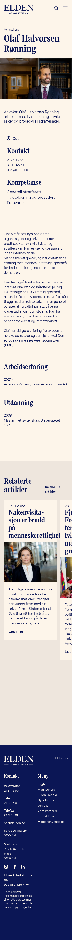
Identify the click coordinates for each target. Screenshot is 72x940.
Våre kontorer (47, 811)
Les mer (15, 631)
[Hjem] (19, 9)
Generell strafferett (24, 192)
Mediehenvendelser (52, 822)
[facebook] (16, 867)
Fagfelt (43, 784)
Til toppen (62, 758)
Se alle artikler (50, 489)
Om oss (43, 805)
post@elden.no (14, 823)
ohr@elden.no (17, 170)
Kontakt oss (46, 816)
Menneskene (11, 29)
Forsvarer (15, 202)
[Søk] (58, 8)
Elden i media (47, 795)
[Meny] (65, 8)
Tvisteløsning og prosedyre (31, 197)
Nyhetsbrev (46, 800)
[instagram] (8, 867)
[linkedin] (24, 867)
